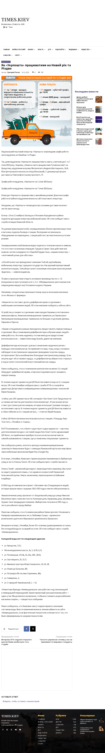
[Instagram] (7, 729)
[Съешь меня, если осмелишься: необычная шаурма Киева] (101, 728)
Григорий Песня (13, 72)
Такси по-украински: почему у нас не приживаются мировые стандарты (56, 640)
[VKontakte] (15, 729)
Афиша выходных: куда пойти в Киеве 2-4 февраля (88, 721)
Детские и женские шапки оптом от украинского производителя (84, 141)
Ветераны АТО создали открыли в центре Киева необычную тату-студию (16, 641)
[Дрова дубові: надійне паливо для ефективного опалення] (98, 99)
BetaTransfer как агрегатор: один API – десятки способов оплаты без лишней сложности (85, 120)
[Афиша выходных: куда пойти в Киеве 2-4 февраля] (101, 720)
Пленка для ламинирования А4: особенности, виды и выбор (85, 110)
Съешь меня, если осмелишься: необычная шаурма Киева (87, 730)
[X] (33, 629)
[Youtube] (20, 729)
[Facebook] (26, 629)
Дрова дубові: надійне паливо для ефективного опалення (84, 99)
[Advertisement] (70, 23)
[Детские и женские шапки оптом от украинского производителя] (98, 141)
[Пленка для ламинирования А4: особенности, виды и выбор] (98, 109)
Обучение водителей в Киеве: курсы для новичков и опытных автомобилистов (85, 131)
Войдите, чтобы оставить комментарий (21, 701)
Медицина (6, 62)
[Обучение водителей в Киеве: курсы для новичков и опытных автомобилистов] (98, 131)
